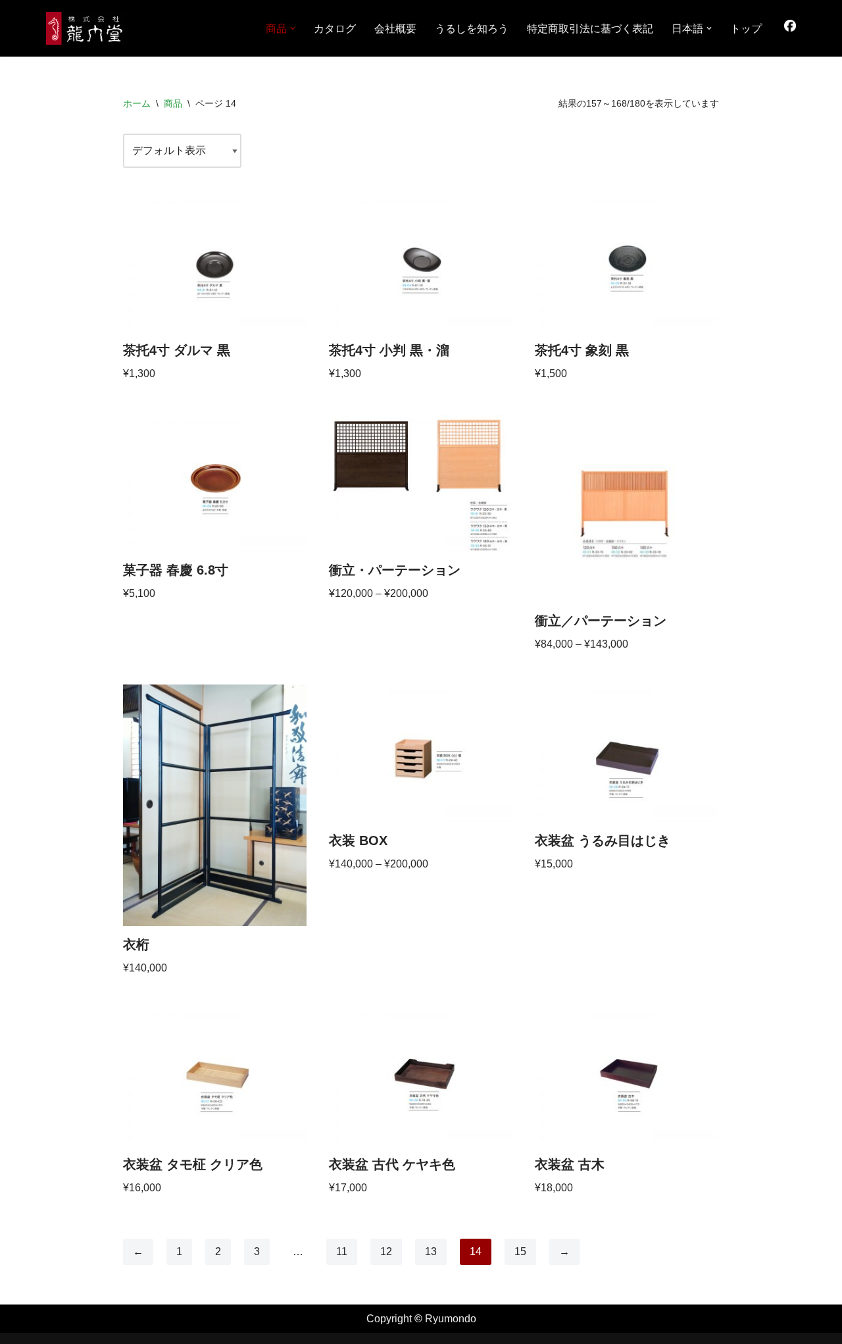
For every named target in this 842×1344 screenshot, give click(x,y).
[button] (292, 28)
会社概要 (395, 28)
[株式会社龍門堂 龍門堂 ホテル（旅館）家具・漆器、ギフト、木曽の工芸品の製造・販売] (85, 28)
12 (386, 1251)
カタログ (335, 28)
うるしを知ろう (471, 28)
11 (341, 1251)
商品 (173, 103)
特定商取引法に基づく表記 (590, 28)
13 (431, 1251)
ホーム (137, 103)
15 (520, 1251)
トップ (746, 28)
